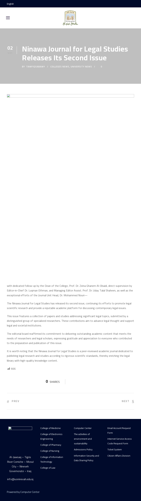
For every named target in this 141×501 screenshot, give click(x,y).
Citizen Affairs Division (118, 455)
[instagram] (133, 4)
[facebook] (121, 4)
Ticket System (114, 449)
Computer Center (83, 428)
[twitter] (127, 492)
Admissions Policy (83, 449)
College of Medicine (50, 428)
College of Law (47, 467)
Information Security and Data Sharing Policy (86, 458)
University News (81, 66)
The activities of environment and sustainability (83, 439)
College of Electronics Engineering (51, 436)
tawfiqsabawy (35, 66)
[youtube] (127, 4)
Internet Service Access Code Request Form (119, 441)
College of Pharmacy (50, 445)
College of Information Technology (51, 459)
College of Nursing (49, 451)
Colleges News (59, 66)
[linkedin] (121, 492)
